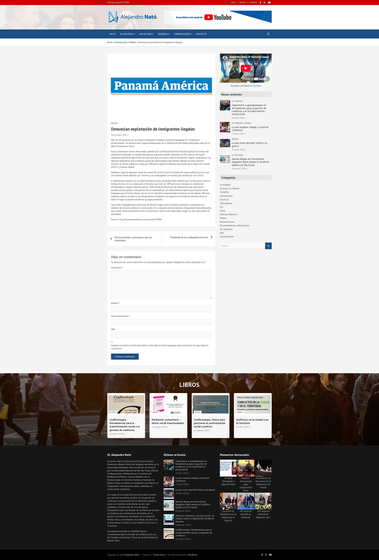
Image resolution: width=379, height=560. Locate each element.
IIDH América (226, 203)
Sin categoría (226, 229)
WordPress (192, 554)
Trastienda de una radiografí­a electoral (189, 237)
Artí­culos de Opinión (229, 188)
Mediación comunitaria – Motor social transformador (168, 421)
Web (113, 329)
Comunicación (181, 34)
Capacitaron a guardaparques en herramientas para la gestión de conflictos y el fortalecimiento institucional (249, 109)
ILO (221, 207)
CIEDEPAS (224, 192)
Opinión (242, 2)
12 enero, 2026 (116, 433)
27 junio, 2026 (238, 133)
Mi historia (126, 34)
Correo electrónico (120, 316)
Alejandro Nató (132, 554)
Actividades (237, 101)
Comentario (117, 267)
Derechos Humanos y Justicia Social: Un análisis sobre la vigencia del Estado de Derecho (194, 518)
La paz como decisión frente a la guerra (249, 144)
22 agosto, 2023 (201, 430)
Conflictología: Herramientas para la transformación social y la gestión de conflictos (125, 425)
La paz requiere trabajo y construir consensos (250, 128)
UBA (222, 232)
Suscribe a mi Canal (240, 85)
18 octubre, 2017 (119, 134)
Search (268, 246)
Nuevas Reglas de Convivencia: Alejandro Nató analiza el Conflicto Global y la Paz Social (250, 162)
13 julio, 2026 (238, 117)
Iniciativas (145, 34)
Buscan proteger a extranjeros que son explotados (133, 239)
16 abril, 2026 (238, 149)
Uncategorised (227, 236)
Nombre (115, 303)
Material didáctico (228, 214)
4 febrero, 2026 (182, 525)
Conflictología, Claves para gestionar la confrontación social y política (209, 423)
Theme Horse (158, 554)
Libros (233, 2)
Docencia (163, 34)
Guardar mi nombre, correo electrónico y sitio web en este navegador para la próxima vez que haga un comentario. (159, 347)
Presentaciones (227, 221)
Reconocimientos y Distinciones (234, 225)
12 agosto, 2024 (159, 426)
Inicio (113, 34)
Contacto (253, 2)
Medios (114, 123)
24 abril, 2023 (242, 426)
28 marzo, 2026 (239, 168)
